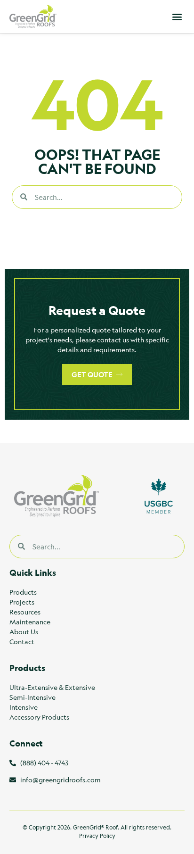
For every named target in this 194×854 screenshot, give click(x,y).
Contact (21, 641)
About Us (23, 631)
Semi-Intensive (32, 697)
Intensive (23, 707)
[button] (177, 17)
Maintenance (29, 621)
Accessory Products (39, 717)
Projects (21, 601)
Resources (24, 611)
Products (23, 592)
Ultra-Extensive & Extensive (52, 687)
